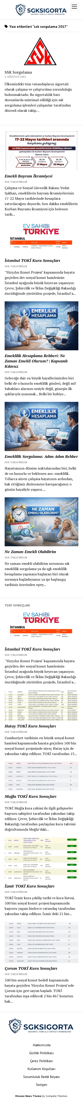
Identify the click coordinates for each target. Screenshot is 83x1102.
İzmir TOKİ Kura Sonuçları (29, 886)
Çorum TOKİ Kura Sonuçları (31, 968)
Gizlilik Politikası (41, 1053)
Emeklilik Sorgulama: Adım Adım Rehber (41, 456)
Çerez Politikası (41, 1061)
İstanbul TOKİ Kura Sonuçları (32, 260)
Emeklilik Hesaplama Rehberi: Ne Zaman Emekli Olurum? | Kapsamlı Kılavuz (36, 361)
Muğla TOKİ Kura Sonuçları (30, 796)
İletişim (41, 1084)
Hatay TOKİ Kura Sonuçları (30, 726)
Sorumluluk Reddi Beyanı (41, 1076)
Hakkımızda (41, 1045)
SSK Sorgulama (18, 72)
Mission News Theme (28, 1096)
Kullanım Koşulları (41, 1069)
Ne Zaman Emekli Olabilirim (30, 551)
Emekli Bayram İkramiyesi (28, 176)
